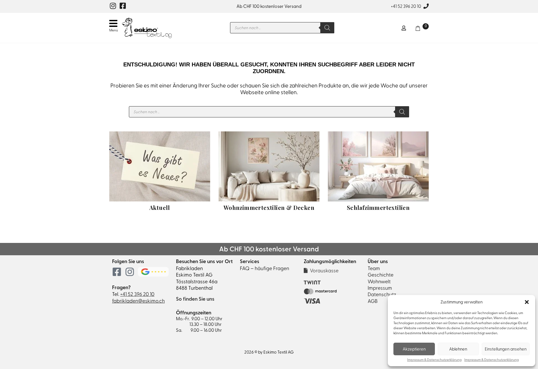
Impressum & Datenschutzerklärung (434, 360)
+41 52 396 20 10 (406, 6)
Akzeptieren (414, 349)
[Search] (327, 27)
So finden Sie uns (195, 299)
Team (374, 268)
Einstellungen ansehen (506, 349)
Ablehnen (458, 349)
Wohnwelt (379, 281)
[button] (527, 302)
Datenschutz (382, 294)
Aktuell (159, 207)
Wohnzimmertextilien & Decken (269, 207)
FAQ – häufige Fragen (264, 268)
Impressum (380, 288)
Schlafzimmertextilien (378, 207)
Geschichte (380, 275)
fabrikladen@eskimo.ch (138, 301)
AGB (373, 301)
